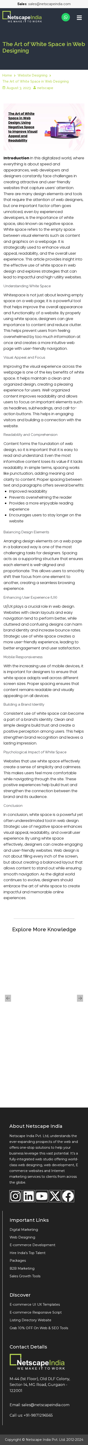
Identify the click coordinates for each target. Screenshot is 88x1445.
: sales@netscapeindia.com (44, 4)
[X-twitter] (55, 1196)
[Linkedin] (29, 1196)
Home (7, 75)
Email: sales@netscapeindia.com (39, 1405)
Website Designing (32, 75)
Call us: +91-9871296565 (31, 1415)
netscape (45, 88)
